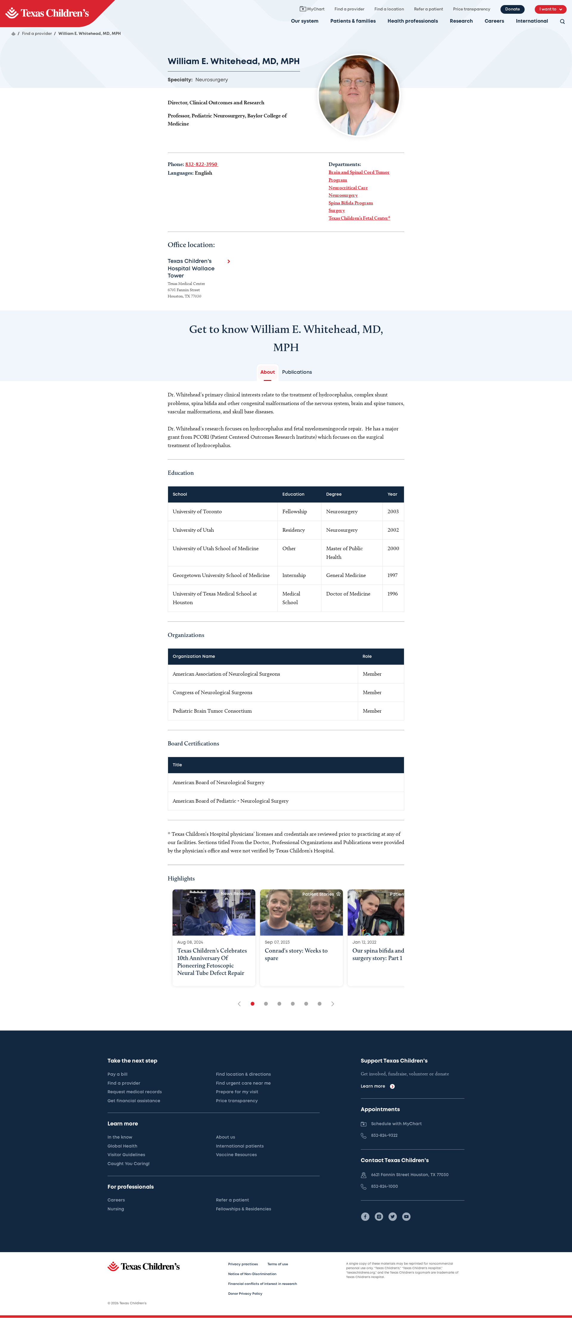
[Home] (13, 33)
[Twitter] (392, 1216)
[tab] (268, 372)
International (532, 21)
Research (461, 21)
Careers (494, 21)
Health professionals (413, 21)
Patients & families (353, 21)
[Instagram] (378, 1216)
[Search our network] (562, 22)
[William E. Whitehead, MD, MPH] (57, 13)
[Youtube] (406, 1216)
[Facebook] (365, 1216)
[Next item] (330, 1004)
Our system (304, 21)
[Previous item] (241, 1004)
